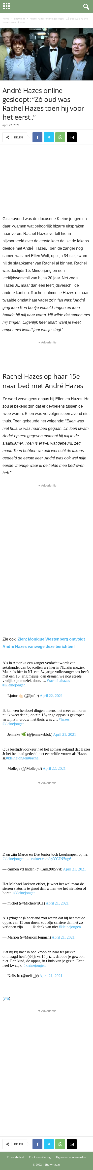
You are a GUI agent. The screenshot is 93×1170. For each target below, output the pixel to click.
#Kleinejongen (14, 685)
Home (5, 18)
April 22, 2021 (51, 696)
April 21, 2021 (64, 734)
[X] (49, 137)
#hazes (64, 681)
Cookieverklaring (40, 1157)
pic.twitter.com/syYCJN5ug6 (48, 859)
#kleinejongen (13, 724)
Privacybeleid (15, 1157)
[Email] (72, 137)
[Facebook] (37, 137)
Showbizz (19, 18)
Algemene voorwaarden (71, 1157)
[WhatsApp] (60, 137)
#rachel (52, 681)
